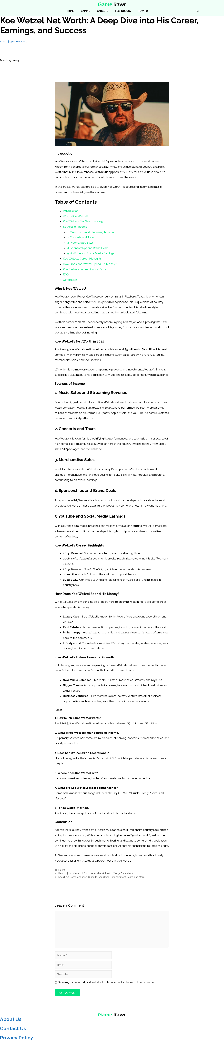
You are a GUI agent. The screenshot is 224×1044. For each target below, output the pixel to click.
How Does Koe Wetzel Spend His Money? (90, 264)
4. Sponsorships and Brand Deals (87, 248)
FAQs (66, 274)
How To (143, 11)
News (61, 869)
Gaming (85, 11)
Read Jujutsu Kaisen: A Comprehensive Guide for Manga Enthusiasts (95, 873)
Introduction (70, 211)
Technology (123, 11)
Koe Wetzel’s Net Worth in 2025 (83, 221)
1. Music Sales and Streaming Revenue (91, 232)
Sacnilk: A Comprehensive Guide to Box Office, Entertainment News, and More (101, 877)
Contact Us (13, 1028)
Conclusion (70, 279)
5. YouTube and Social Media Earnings (90, 253)
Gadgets (102, 11)
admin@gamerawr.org (14, 41)
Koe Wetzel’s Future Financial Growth (86, 269)
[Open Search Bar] (197, 11)
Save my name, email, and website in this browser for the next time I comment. (107, 982)
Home (70, 11)
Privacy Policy (16, 1038)
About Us (10, 1019)
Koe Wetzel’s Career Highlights (82, 258)
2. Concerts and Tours (81, 237)
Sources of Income (75, 226)
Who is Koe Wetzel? (76, 216)
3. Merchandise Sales (80, 242)
